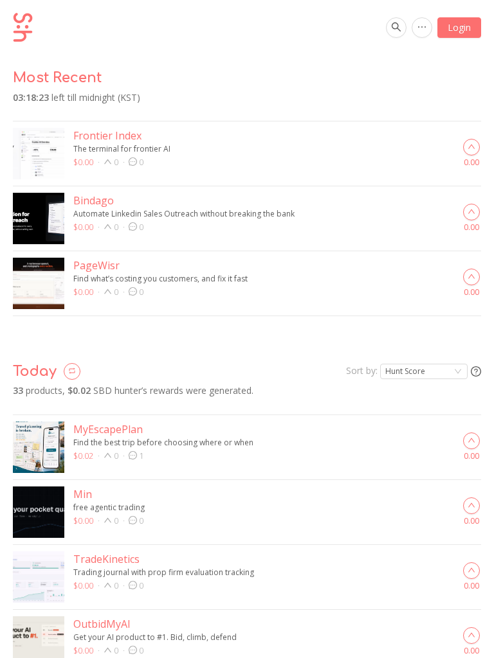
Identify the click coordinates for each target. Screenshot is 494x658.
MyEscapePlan (108, 429)
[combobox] (424, 371)
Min (82, 494)
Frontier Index (107, 136)
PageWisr (96, 265)
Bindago (93, 200)
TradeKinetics (106, 559)
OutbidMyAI (102, 624)
